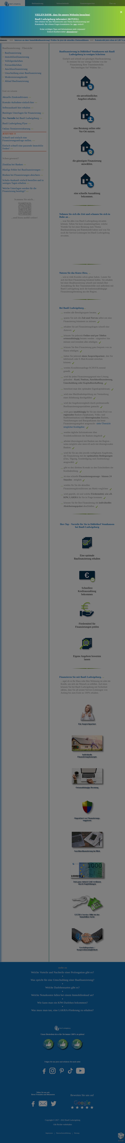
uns (75, 24)
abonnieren (71, 31)
